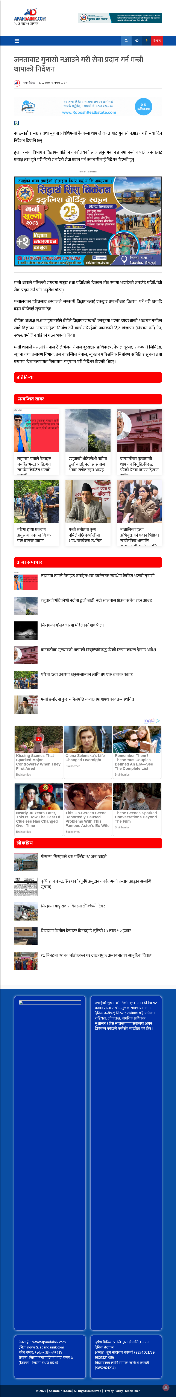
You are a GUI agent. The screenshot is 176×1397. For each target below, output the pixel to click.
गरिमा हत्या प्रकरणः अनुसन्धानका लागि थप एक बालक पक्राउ (34, 535)
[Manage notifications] (165, 1387)
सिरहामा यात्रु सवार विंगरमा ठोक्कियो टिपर (73, 906)
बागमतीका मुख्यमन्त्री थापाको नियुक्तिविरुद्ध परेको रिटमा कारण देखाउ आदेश (139, 467)
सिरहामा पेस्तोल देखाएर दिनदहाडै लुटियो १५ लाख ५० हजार (86, 930)
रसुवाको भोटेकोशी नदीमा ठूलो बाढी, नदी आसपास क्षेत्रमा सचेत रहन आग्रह (88, 464)
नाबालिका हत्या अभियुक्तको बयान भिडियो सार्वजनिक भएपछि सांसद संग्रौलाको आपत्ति (139, 538)
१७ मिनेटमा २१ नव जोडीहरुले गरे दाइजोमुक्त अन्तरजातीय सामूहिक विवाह (96, 955)
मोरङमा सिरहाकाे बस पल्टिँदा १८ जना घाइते (74, 856)
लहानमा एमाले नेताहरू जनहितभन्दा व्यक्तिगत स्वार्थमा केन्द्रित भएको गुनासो (34, 467)
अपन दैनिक (29, 83)
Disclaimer (132, 1391)
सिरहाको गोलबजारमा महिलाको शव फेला (72, 625)
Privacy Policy (113, 1391)
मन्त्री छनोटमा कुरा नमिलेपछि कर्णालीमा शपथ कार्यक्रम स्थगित (85, 535)
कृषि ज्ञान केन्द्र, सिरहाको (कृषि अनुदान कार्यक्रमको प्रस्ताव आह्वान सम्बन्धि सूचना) (96, 884)
